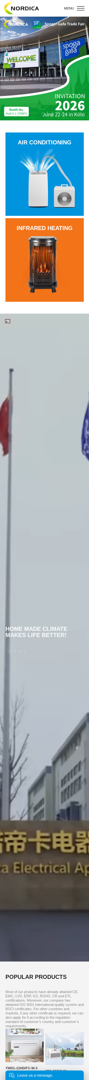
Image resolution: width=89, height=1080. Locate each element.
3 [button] (47, 113)
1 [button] (25, 113)
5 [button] (58, 113)
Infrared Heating (45, 228)
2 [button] (30, 113)
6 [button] (63, 113)
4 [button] (52, 113)
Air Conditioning (44, 142)
